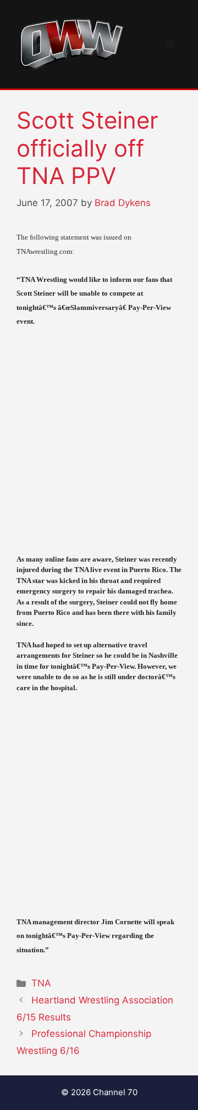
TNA (41, 983)
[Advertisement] (99, 441)
